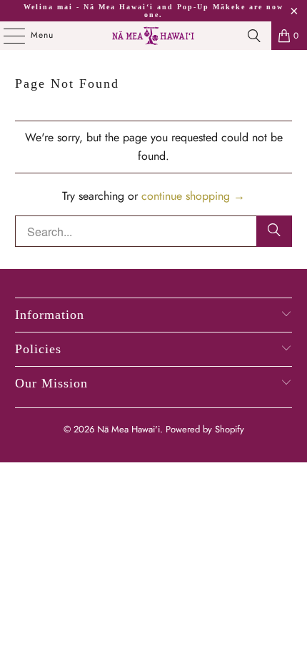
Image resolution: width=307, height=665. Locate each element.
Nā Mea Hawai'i (128, 429)
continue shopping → (193, 196)
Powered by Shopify (205, 429)
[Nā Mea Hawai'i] (154, 35)
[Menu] (7, 35)
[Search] (254, 35)
